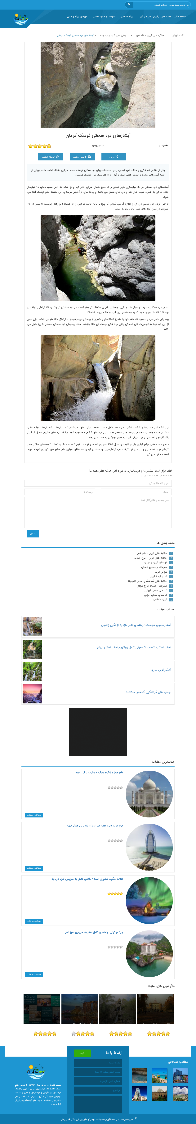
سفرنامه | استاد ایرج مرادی (152, 586)
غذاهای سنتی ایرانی (156, 590)
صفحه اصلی (180, 16)
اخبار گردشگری (158, 576)
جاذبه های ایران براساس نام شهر (155, 16)
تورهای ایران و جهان (77, 16)
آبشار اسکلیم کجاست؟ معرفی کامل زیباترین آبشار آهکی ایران (134, 647)
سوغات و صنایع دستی (104, 16)
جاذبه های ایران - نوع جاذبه (150, 558)
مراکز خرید (161, 572)
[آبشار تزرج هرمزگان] (117, 1009)
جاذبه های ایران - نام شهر (152, 553)
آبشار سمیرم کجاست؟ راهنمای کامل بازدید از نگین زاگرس (136, 625)
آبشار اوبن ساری (161, 670)
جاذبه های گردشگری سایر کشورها (147, 581)
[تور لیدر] (42, 1009)
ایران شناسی (127, 16)
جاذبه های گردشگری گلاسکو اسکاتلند (148, 692)
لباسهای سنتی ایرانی (155, 595)
